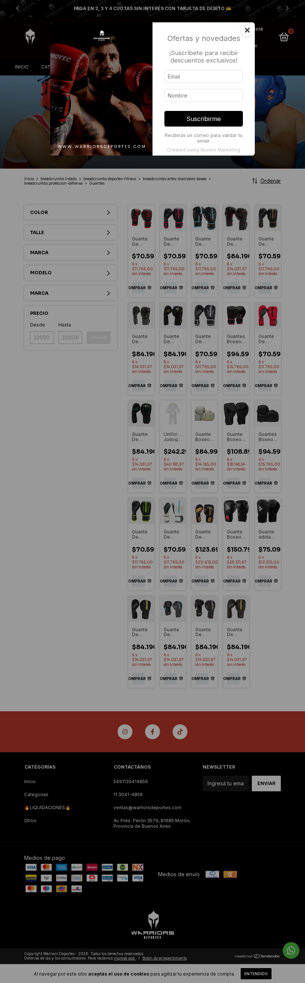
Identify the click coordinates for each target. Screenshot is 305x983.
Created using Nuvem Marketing (203, 150)
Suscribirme (203, 118)
